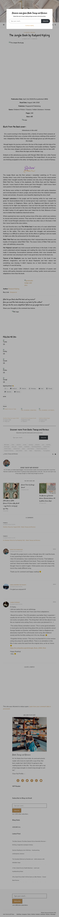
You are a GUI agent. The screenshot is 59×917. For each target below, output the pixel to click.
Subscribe (45, 21)
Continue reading (29, 25)
